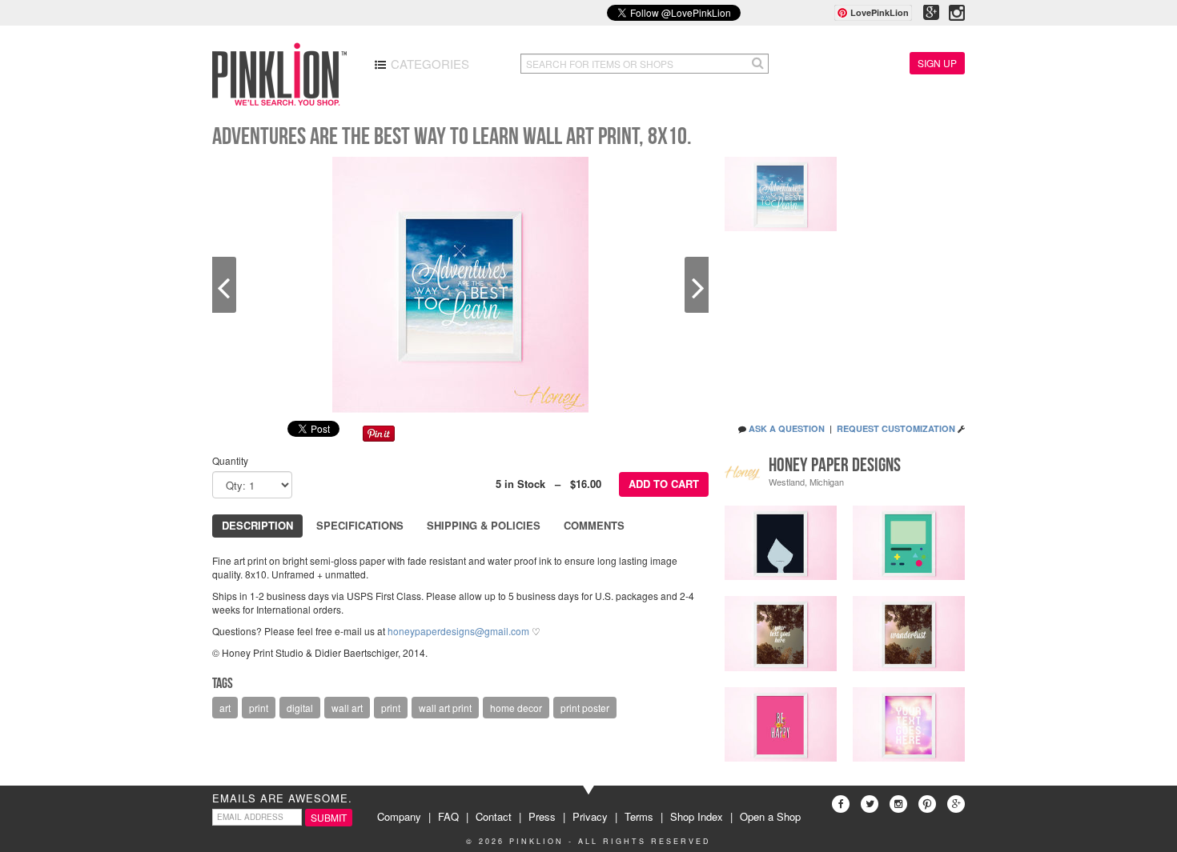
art (225, 707)
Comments (594, 525)
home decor (516, 707)
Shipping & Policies (483, 525)
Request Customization (896, 428)
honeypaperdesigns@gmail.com (458, 631)
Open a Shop (770, 816)
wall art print (445, 707)
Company (399, 816)
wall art (347, 707)
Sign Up (937, 63)
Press (542, 816)
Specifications (360, 525)
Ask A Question (787, 428)
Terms (639, 816)
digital (300, 707)
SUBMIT (329, 817)
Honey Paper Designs (835, 464)
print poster (584, 707)
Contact (494, 816)
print (258, 707)
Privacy (590, 816)
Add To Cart (664, 483)
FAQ (448, 816)
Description (257, 525)
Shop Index (696, 816)
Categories (428, 63)
